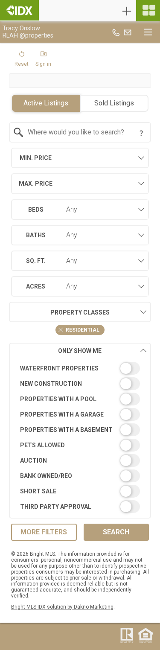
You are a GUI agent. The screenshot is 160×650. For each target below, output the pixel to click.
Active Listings (45, 103)
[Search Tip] (141, 133)
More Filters (43, 532)
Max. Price (35, 183)
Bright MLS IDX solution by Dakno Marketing (62, 607)
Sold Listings (114, 103)
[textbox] (84, 132)
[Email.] (127, 32)
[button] (21, 60)
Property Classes (80, 312)
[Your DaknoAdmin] (19, 10)
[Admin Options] (127, 11)
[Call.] (116, 32)
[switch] (80, 368)
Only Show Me (80, 350)
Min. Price (36, 157)
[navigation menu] (148, 10)
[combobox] (80, 132)
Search (116, 532)
